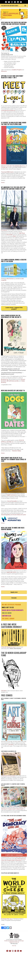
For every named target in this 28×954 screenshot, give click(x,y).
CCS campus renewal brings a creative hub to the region (13, 260)
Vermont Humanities (12, 501)
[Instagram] (12, 1)
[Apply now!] (14, 13)
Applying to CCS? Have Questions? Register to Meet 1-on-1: (12, 77)
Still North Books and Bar (13, 381)
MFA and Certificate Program (11, 604)
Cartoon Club (6, 616)
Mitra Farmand (10, 278)
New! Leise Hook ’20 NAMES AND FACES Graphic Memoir (12, 528)
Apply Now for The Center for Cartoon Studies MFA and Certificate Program (14, 23)
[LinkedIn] (18, 1)
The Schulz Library (8, 618)
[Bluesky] (9, 1)
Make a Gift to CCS (8, 607)
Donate (14, 598)
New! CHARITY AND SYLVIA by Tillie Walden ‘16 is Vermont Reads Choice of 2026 (13, 459)
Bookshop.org (4, 379)
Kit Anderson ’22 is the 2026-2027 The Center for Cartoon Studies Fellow (13, 188)
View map (14, 945)
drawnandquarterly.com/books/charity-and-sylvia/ (13, 514)
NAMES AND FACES (11, 572)
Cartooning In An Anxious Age (8, 775)
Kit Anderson (4, 230)
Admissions (4, 71)
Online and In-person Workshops (12, 610)
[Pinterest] (15, 1)
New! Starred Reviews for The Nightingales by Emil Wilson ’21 (11, 316)
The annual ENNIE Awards (7, 172)
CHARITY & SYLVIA (11, 495)
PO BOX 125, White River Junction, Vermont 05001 (14, 940)
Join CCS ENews (6, 613)
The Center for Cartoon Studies (9, 6)
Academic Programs (17, 69)
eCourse (8, 647)
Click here (3, 690)
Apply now (14, 592)
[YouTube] (21, 1)
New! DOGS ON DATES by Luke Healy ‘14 (13, 390)
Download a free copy (6, 918)
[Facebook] (6, 1)
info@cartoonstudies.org (14, 942)
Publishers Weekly (16, 450)
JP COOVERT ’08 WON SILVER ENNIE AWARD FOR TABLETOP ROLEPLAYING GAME (13, 123)
